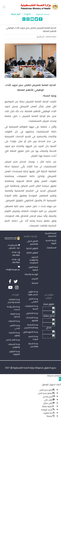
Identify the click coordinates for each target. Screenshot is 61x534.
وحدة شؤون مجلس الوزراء (33, 293)
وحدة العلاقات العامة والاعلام (14, 301)
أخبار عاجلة (16, 14)
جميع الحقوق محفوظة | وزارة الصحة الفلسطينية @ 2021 (30, 368)
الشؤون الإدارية (32, 248)
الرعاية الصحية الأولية (51, 242)
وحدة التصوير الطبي (30, 332)
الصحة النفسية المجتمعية (50, 235)
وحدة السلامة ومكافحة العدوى (31, 326)
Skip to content (54, 376)
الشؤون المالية (32, 252)
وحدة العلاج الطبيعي (33, 300)
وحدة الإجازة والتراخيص (33, 345)
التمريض (35, 278)
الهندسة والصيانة (31, 274)
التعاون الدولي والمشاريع (32, 242)
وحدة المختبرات (14, 321)
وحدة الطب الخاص (13, 340)
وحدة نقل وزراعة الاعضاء (13, 308)
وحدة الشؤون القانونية (14, 353)
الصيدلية (35, 283)
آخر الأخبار (40, 36)
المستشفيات (51, 247)
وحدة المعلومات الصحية (31, 307)
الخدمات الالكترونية (42, 14)
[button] (60, 379)
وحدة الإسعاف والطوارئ (14, 345)
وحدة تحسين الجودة (33, 338)
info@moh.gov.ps (13, 269)
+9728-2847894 (16, 253)
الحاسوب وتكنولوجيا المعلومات (34, 259)
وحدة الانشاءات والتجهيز (32, 319)
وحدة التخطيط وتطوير (14, 334)
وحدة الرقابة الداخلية (15, 315)
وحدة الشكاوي (32, 313)
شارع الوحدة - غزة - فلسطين (13, 246)
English (27, 14)
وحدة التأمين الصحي (15, 327)
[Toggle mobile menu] (4, 7)
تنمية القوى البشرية (33, 268)
